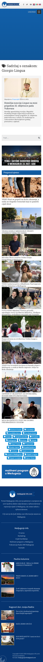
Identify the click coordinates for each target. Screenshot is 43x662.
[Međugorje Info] (11, 4)
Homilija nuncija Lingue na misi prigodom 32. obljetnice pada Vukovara (20, 105)
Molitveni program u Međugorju (21, 542)
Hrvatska (35, 437)
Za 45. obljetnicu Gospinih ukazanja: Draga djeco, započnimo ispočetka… (28, 589)
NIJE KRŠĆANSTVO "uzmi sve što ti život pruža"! (28, 637)
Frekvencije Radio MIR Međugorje (21, 545)
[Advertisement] (21, 37)
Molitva (24, 440)
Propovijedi (15, 99)
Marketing (21, 536)
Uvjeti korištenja (21, 539)
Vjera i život (30, 458)
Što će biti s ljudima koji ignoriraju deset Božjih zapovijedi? (27, 612)
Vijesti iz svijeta (15, 458)
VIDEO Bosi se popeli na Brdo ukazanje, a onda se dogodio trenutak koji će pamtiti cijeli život (20, 201)
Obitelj (33, 440)
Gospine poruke (21, 437)
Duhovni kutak (16, 429)
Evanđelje (30, 429)
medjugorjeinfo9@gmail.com (27, 657)
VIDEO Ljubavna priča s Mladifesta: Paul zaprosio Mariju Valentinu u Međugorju (21, 285)
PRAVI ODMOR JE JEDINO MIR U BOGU (27, 577)
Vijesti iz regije (32, 454)
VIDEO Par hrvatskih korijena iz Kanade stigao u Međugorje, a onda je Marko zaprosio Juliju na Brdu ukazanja (21, 367)
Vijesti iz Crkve (27, 451)
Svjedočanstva (29, 447)
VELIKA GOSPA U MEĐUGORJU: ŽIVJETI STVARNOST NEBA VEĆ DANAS (18, 232)
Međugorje (12, 440)
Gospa (8, 437)
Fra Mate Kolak (30, 433)
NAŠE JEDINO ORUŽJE (24, 624)
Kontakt (21, 548)
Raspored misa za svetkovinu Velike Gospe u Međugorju (19, 340)
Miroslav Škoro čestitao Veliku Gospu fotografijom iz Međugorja (17, 258)
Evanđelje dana (14, 433)
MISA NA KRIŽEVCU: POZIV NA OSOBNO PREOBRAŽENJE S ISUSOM (18, 421)
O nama (21, 533)
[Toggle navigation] (39, 12)
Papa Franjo (15, 444)
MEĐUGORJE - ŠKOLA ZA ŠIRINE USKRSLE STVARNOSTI (27, 564)
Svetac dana (14, 447)
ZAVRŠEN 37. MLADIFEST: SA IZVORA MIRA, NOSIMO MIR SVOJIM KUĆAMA (19, 395)
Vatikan (14, 451)
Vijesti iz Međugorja (14, 454)
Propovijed (29, 444)
